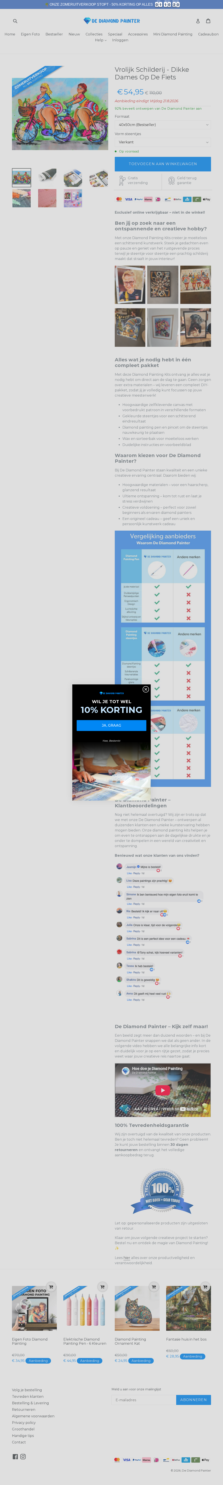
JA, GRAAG (111, 725)
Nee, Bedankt (111, 740)
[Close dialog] (146, 689)
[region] (111, 4)
